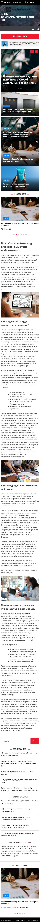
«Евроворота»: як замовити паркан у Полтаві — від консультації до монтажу (19, 111)
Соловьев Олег (23, 907)
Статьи (6, 72)
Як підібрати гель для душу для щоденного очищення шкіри (16, 185)
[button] (32, 51)
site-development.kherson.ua (17, 17)
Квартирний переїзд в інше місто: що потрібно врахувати (18, 160)
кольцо (18, 851)
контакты (34, 921)
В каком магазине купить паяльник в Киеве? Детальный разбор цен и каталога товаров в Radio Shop (20, 83)
